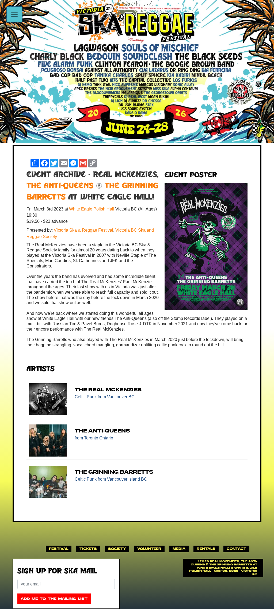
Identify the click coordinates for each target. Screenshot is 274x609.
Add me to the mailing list (54, 598)
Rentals (206, 549)
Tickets (88, 549)
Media (179, 549)
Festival (58, 549)
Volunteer (149, 549)
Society (117, 549)
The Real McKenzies (108, 389)
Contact (236, 549)
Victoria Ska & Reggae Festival (83, 230)
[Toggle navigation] (14, 14)
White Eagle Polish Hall (92, 209)
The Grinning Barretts (114, 472)
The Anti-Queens (59, 186)
